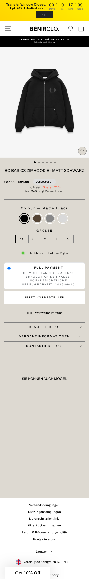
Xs (21, 239)
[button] (27, 573)
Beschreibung (44, 327)
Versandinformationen (44, 336)
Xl (68, 239)
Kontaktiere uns (44, 346)
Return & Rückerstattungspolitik (44, 532)
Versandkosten (54, 191)
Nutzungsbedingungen (44, 512)
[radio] (24, 218)
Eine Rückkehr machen (44, 525)
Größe (44, 230)
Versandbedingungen (44, 505)
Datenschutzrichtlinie (44, 518)
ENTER (44, 15)
